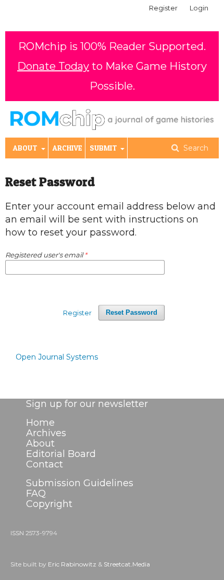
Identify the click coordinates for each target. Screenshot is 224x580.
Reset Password (131, 312)
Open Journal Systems (57, 357)
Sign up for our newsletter (87, 404)
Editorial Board (61, 454)
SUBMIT (104, 147)
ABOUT (26, 147)
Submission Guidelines (79, 483)
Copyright (49, 504)
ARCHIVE (67, 147)
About (40, 443)
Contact (44, 464)
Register (163, 8)
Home (40, 422)
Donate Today (53, 66)
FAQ (36, 493)
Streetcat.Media (127, 564)
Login (199, 8)
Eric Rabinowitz (72, 564)
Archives (46, 433)
